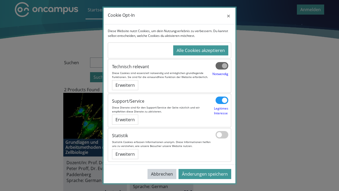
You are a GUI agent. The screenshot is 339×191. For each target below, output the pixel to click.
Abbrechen (162, 174)
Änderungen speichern (205, 174)
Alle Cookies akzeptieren (201, 50)
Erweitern (125, 85)
